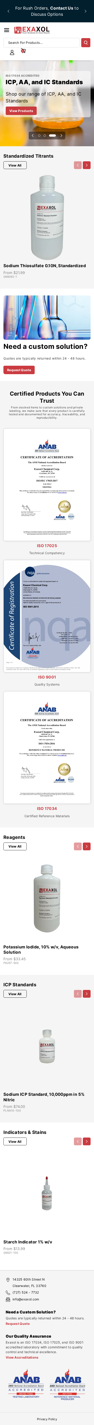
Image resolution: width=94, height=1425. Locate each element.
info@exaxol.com (26, 1299)
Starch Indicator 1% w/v (27, 1242)
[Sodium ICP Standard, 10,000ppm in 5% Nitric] (47, 1045)
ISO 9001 (47, 677)
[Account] (12, 52)
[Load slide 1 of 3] (39, 135)
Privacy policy (47, 1419)
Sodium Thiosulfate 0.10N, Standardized (44, 265)
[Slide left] (78, 165)
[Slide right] (87, 165)
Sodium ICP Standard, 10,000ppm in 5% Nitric (43, 1097)
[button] (7, 30)
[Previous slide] (8, 11)
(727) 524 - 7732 (26, 1292)
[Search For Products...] (85, 42)
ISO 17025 (47, 545)
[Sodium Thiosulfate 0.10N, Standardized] (47, 217)
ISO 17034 (47, 808)
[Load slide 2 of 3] (44, 135)
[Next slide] (86, 11)
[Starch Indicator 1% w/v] (47, 1193)
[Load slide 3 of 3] (52, 135)
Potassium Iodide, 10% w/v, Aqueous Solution (41, 950)
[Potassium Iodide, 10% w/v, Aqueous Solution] (47, 898)
